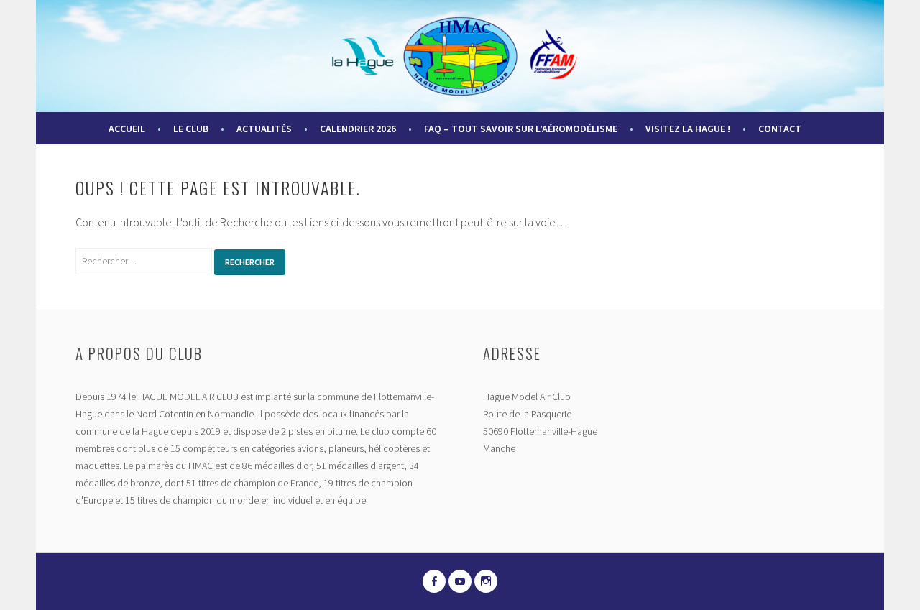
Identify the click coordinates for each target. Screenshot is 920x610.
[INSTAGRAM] (485, 581)
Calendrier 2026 (358, 128)
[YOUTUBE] (460, 581)
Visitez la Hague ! (687, 128)
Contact (779, 128)
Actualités (264, 128)
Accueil (127, 128)
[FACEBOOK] (434, 581)
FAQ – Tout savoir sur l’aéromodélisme (520, 128)
